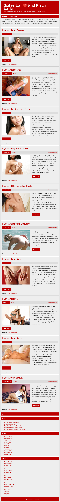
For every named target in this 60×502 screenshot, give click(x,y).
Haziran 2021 (8, 452)
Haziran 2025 (8, 438)
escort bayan (8, 479)
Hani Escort (7, 481)
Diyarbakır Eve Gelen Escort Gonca (16, 109)
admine (14, 73)
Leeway (37, 499)
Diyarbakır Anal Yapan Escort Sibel (16, 223)
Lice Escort (7, 489)
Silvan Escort (7, 491)
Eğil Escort (7, 475)
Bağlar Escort (8, 462)
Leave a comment (52, 34)
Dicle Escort (7, 472)
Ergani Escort (8, 477)
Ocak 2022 (7, 444)
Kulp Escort (7, 488)
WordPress (29, 499)
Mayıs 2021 (7, 454)
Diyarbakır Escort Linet (11, 69)
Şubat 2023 (7, 440)
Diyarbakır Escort (12, 64)
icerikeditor (15, 34)
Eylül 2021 (7, 447)
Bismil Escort (7, 465)
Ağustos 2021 (8, 449)
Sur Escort (7, 493)
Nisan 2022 (7, 442)
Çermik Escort (8, 467)
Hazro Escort (7, 482)
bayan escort (8, 463)
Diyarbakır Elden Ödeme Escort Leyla (17, 186)
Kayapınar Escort (9, 484)
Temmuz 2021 (8, 451)
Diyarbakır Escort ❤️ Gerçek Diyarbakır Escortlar (25, 7)
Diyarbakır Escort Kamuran (13, 30)
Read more (7, 60)
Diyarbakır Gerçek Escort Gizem (15, 148)
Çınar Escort (7, 468)
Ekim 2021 (7, 445)
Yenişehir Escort (8, 495)
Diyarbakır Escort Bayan (12, 259)
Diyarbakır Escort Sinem (12, 338)
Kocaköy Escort (8, 486)
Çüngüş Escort (8, 470)
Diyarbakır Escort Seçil (11, 298)
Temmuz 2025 (8, 437)
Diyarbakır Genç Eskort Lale (13, 377)
